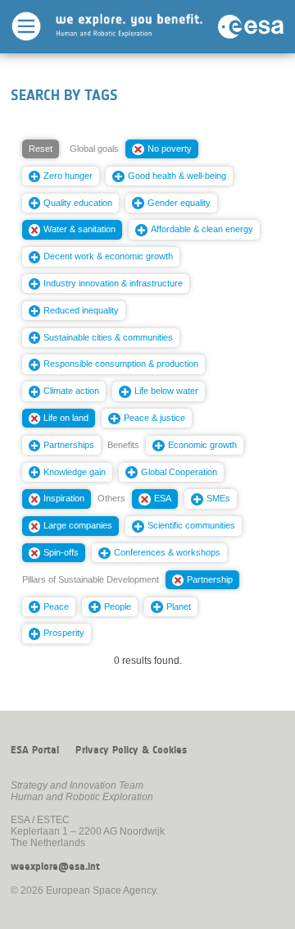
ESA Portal (35, 750)
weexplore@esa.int (55, 866)
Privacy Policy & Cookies (131, 750)
